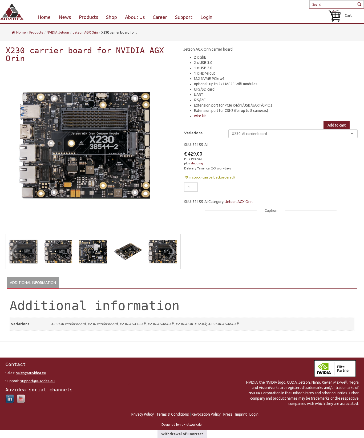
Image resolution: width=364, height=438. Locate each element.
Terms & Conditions (172, 414)
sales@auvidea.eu (31, 373)
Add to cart (336, 125)
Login (253, 414)
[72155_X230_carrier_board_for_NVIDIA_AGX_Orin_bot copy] (93, 251)
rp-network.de (191, 424)
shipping (197, 163)
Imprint (241, 414)
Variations (193, 133)
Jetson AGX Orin (239, 202)
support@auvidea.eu (37, 381)
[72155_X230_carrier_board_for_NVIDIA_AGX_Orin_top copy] (58, 251)
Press (228, 414)
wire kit (200, 116)
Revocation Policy (206, 414)
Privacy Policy (142, 414)
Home (21, 32)
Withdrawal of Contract (182, 434)
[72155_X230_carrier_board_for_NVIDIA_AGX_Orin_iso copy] (23, 251)
